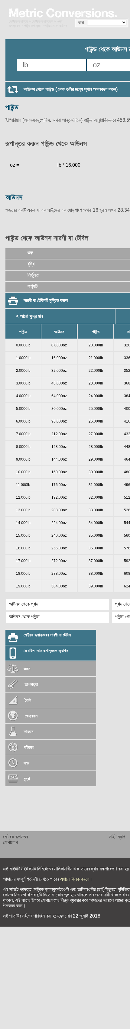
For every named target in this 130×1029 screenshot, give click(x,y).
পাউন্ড (11, 107)
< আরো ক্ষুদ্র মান (29, 316)
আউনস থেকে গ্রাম (23, 603)
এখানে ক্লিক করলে (74, 879)
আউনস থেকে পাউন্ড (24, 616)
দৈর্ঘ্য (27, 700)
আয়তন (28, 731)
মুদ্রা (27, 778)
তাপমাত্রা (31, 684)
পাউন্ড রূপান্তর (32, 26)
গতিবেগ (29, 747)
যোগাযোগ (10, 842)
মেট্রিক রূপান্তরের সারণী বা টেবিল (47, 634)
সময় (26, 762)
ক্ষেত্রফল (30, 715)
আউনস (13, 197)
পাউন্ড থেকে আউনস (55, 26)
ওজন (27, 668)
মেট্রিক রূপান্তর (18, 21)
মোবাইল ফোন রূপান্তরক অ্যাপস (46, 650)
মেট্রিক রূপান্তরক (42, 21)
